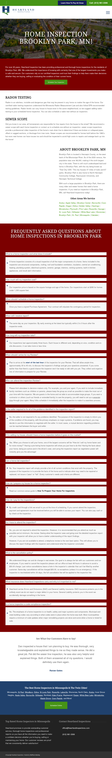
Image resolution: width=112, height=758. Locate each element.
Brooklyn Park (65, 215)
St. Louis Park (65, 212)
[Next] (101, 647)
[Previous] (10, 647)
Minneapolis (85, 215)
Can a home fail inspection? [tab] (17, 460)
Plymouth (74, 209)
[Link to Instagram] (8, 2)
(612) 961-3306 (68, 734)
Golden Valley (84, 205)
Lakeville (64, 692)
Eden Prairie (57, 695)
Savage (101, 209)
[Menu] (107, 12)
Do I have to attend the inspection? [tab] (20, 522)
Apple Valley (71, 202)
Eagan (68, 205)
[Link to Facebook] (4, 2)
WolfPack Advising (35, 755)
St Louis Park (45, 692)
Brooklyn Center (84, 202)
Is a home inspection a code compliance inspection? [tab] (28, 604)
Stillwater (76, 212)
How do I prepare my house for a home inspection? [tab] (28, 483)
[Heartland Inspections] (18, 12)
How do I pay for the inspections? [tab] (20, 499)
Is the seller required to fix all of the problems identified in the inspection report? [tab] (40, 409)
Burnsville (96, 202)
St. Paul (75, 215)
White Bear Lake (88, 212)
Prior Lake (83, 209)
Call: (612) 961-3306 (98, 2)
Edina (75, 205)
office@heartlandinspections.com (76, 727)
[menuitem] (107, 12)
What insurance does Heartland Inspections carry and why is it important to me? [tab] (40, 581)
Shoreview (100, 212)
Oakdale (94, 215)
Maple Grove (45, 698)
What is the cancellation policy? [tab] (19, 552)
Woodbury (29, 692)
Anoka (61, 202)
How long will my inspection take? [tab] (20, 335)
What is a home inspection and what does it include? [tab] (28, 253)
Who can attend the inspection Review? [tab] (22, 380)
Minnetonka (63, 209)
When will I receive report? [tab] (17, 315)
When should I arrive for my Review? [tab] (21, 354)
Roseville (93, 209)
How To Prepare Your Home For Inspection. (56, 491)
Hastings (95, 205)
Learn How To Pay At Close (72, 3)
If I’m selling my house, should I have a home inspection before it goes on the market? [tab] (43, 434)
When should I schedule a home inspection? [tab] (24, 299)
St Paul (21, 692)
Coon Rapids (57, 698)
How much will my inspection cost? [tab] (20, 279)
